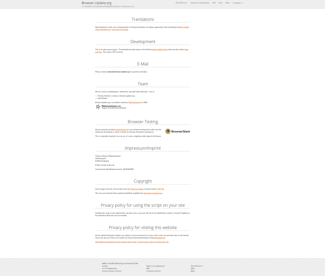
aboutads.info (160, 238)
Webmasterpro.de (134, 102)
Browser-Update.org (96, 3)
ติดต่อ (228, 3)
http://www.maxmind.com (153, 193)
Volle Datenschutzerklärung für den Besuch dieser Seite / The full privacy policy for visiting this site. (132, 242)
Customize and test (153, 271)
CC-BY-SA (160, 189)
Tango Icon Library (137, 189)
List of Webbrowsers (109, 268)
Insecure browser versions (111, 271)
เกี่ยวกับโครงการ (181, 3)
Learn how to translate (120, 30)
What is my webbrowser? (155, 266)
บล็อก (220, 3)
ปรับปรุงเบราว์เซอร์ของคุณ (199, 3)
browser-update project (159, 49)
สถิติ (213, 3)
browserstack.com (122, 130)
